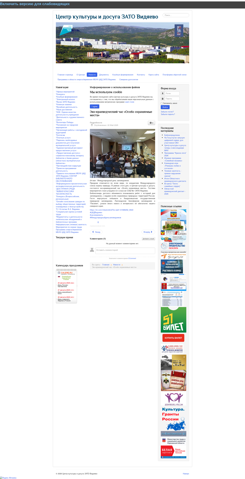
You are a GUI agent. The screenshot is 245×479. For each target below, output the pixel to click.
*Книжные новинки (64, 104)
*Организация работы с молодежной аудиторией (71, 131)
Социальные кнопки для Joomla (97, 225)
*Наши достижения (64, 109)
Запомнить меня (170, 103)
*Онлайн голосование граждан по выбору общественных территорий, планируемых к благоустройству (71, 204)
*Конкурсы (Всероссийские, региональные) (68, 197)
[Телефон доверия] (172, 349)
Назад (97, 232)
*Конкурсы (60, 94)
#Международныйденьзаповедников (105, 217)
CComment (132, 258)
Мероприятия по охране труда (69, 227)
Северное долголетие (128, 79)
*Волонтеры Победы (64, 122)
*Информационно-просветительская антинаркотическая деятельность (71, 184)
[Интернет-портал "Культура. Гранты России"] (173, 418)
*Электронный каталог (65, 99)
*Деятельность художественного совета (70, 118)
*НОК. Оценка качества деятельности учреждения (67, 113)
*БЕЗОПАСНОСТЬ (64, 194)
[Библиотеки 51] (173, 433)
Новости (92, 74)
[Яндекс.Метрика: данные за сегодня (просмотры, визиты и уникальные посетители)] (8, 477)
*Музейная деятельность (66, 107)
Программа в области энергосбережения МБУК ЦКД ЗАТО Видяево (87, 79)
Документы (104, 74)
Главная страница (65, 74)
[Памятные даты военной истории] (173, 380)
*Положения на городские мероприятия (67, 126)
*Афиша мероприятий (65, 91)
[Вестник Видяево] (173, 232)
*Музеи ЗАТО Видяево (65, 102)
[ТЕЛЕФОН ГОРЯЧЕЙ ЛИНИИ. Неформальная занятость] (173, 440)
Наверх (186, 473)
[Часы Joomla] (77, 261)
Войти (165, 107)
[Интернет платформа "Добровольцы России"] (173, 398)
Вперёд (147, 232)
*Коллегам (60, 135)
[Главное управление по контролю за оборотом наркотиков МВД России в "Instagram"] (173, 277)
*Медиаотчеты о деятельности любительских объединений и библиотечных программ (69, 219)
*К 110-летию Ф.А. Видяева (68, 209)
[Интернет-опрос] (172, 266)
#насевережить (96, 215)
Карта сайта (154, 74)
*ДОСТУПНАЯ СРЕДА (65, 188)
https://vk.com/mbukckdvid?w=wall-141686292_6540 (111, 209)
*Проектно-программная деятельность (66, 169)
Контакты (141, 74)
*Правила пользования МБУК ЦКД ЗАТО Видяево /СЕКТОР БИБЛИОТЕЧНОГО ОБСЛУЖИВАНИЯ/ (70, 177)
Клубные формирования (122, 74)
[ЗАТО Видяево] (173, 214)
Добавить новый (148, 239)
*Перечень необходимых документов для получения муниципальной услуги (67, 143)
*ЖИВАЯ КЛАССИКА (65, 191)
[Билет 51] (173, 319)
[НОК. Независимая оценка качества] (172, 298)
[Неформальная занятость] (173, 451)
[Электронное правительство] (173, 247)
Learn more (129, 101)
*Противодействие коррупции (68, 165)
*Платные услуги (63, 137)
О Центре (81, 74)
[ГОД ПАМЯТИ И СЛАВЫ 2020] (173, 362)
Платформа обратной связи (174, 74)
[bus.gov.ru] (173, 238)
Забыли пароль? (168, 114)
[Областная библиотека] (173, 225)
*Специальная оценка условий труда (69, 213)
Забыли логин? (167, 111)
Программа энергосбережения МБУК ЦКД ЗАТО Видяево (69, 230)
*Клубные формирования (66, 96)
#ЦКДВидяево (96, 212)
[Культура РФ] (173, 256)
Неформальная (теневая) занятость (71, 224)
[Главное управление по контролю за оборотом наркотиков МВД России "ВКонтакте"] (173, 286)
